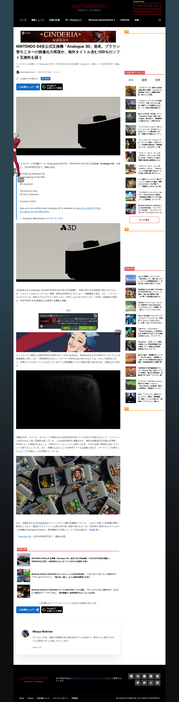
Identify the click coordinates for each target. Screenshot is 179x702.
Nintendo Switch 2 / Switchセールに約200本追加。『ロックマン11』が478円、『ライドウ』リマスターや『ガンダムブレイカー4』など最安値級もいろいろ (150, 210)
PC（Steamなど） (74, 20)
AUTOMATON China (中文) (147, 12)
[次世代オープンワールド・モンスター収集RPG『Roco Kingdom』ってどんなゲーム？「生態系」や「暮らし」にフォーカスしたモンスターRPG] (131, 306)
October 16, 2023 (54, 218)
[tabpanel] (144, 154)
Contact (30, 698)
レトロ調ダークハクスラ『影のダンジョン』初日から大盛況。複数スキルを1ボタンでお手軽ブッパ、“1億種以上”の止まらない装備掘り (150, 184)
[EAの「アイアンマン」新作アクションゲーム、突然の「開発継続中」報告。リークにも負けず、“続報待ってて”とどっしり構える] (131, 398)
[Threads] (157, 676)
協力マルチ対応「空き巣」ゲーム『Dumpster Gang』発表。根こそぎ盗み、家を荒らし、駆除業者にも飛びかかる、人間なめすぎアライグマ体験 (150, 118)
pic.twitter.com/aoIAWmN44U (34, 211)
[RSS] (157, 683)
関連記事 (94, 529)
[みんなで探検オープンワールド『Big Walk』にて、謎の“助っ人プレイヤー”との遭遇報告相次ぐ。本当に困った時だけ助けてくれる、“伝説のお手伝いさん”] (131, 280)
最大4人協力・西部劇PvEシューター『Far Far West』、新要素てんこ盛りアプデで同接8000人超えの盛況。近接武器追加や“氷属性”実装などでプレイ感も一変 (150, 359)
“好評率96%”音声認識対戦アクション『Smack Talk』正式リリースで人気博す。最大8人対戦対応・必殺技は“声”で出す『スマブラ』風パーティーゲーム (150, 372)
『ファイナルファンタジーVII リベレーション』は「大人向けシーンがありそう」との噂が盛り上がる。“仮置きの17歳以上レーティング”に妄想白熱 (150, 131)
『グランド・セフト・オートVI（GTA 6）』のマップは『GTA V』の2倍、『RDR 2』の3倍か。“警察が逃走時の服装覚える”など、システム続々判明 (150, 157)
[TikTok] (151, 683)
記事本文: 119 (36, 647)
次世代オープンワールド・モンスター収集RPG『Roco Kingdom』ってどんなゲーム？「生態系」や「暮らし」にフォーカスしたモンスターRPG (150, 307)
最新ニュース (37, 20)
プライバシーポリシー (60, 698)
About (21, 698)
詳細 (137, 20)
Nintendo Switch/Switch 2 (102, 20)
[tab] (131, 80)
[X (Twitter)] (151, 676)
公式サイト (59, 447)
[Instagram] (144, 676)
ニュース (57, 72)
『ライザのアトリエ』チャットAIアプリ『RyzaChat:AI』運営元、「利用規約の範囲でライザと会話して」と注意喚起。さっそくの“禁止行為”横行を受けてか (150, 197)
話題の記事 (54, 20)
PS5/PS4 (125, 20)
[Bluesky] (138, 676)
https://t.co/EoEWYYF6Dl (88, 208)
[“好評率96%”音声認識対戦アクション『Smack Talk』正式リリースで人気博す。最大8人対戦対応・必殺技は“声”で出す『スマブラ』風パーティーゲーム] (131, 371)
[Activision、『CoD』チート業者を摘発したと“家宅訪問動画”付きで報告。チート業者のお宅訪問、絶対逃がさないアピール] (131, 345)
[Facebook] (144, 683)
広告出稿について (43, 698)
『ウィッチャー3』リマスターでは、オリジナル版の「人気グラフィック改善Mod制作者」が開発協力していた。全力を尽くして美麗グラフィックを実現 (150, 144)
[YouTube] (131, 676)
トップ (23, 20)
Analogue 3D (24, 536)
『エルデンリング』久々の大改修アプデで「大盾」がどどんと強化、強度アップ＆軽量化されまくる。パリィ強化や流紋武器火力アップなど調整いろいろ (150, 105)
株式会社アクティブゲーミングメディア (88, 678)
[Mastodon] (138, 683)
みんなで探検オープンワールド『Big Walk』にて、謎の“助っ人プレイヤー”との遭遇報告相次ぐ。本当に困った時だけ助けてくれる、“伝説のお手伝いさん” (150, 281)
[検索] (160, 20)
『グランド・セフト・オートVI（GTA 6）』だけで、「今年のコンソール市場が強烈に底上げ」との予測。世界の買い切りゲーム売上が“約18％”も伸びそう (150, 171)
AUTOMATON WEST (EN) (147, 5)
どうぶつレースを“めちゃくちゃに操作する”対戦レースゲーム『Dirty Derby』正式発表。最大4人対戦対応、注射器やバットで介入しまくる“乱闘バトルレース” (150, 386)
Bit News (45, 79)
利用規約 (75, 698)
